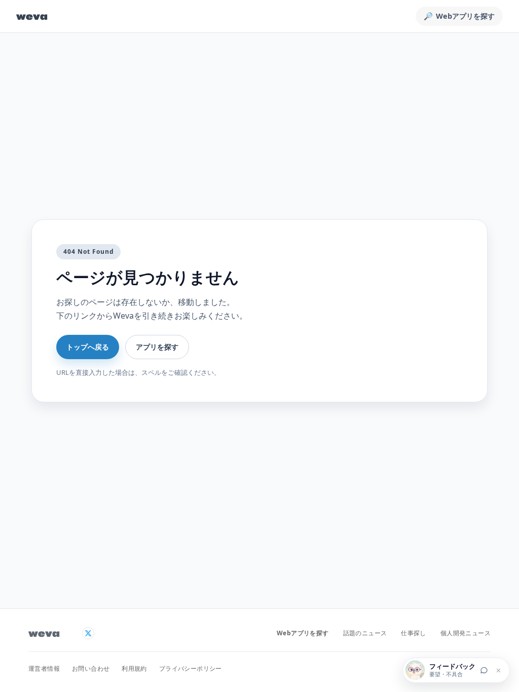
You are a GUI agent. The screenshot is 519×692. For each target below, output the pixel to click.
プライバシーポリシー (190, 668)
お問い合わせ (90, 668)
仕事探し (413, 633)
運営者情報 (44, 668)
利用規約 (134, 668)
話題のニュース (365, 633)
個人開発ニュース (465, 633)
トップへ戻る (87, 347)
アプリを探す (157, 347)
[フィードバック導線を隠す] (498, 670)
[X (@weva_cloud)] (88, 633)
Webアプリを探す (303, 633)
